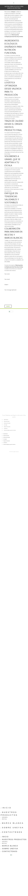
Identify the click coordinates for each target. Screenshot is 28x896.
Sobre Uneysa (13, 828)
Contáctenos (5, 428)
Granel (5, 817)
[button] (14, 432)
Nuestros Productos (14, 839)
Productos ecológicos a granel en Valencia (10, 430)
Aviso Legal (5, 425)
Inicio (6, 808)
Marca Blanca (13, 823)
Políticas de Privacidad (7, 423)
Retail (4, 819)
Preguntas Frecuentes (7, 426)
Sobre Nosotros (6, 419)
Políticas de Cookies (6, 421)
